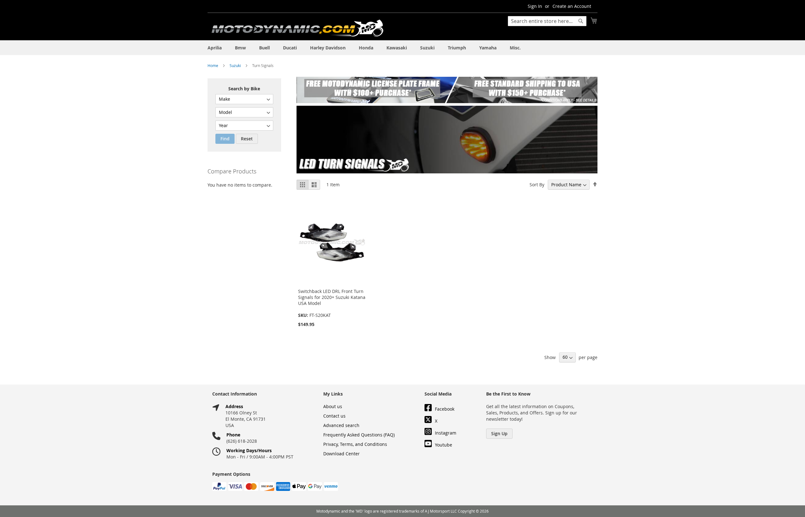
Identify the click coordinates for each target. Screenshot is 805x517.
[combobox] (547, 21)
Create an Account (571, 6)
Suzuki (236, 65)
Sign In (535, 6)
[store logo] (297, 28)
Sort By (537, 185)
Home (213, 65)
